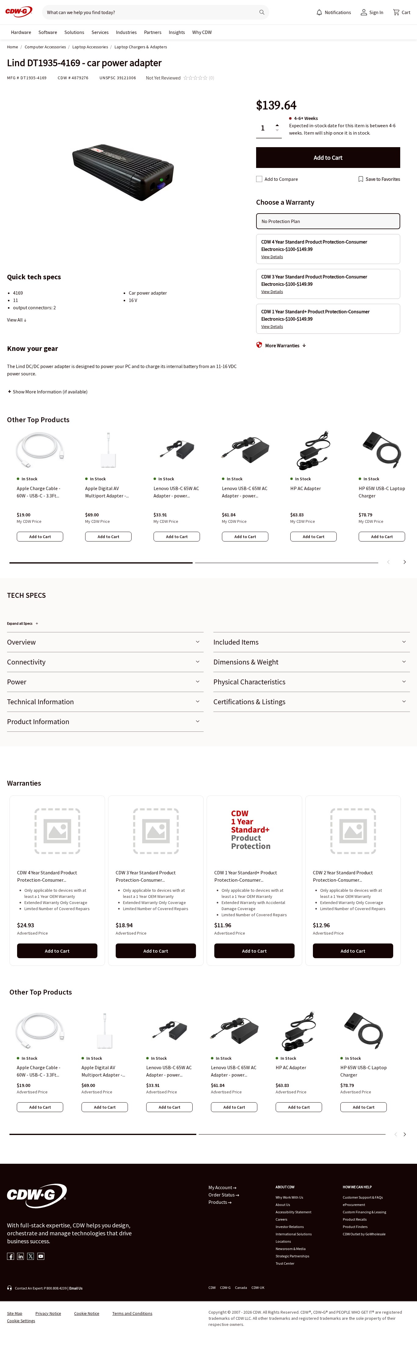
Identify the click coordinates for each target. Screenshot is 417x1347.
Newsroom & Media (291, 1248)
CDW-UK (258, 1287)
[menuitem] (319, 12)
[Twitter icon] (30, 1257)
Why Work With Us (289, 1197)
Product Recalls (355, 1219)
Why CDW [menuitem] (202, 32)
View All (15, 320)
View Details (272, 256)
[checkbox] (259, 179)
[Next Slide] (404, 1134)
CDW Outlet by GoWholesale (364, 1234)
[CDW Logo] (17, 12)
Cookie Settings (21, 1320)
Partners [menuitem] (152, 32)
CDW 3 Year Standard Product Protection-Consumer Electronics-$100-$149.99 (146, 876)
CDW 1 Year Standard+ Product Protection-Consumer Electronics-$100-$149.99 (245, 876)
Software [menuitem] (47, 32)
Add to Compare (281, 179)
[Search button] (262, 12)
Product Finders (355, 1226)
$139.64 (276, 105)
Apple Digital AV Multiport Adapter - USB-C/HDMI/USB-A (102, 1072)
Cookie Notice (86, 1313)
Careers (281, 1219)
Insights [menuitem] (177, 32)
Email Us (75, 1288)
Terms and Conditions (132, 1313)
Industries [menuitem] (126, 32)
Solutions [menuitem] (74, 32)
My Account (221, 1187)
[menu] (334, 12)
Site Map (14, 1313)
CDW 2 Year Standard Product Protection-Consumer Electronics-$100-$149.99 (343, 876)
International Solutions (294, 1234)
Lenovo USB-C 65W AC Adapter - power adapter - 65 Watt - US (234, 1072)
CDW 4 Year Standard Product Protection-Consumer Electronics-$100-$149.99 (47, 876)
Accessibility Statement (293, 1212)
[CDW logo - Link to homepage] (17, 12)
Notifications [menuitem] (338, 12)
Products (218, 1202)
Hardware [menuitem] (21, 32)
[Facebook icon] (10, 1257)
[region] (208, 498)
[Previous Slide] (396, 1134)
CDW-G (225, 1287)
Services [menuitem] (100, 32)
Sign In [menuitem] (376, 12)
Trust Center (285, 1263)
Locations (283, 1241)
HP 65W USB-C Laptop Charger (363, 1071)
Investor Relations (290, 1226)
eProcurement (354, 1204)
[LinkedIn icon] (20, 1257)
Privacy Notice (48, 1313)
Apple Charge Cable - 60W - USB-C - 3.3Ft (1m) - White (38, 1072)
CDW (212, 1287)
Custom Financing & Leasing (364, 1212)
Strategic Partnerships (292, 1256)
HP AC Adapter (291, 1068)
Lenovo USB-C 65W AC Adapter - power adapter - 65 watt (169, 1072)
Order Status (222, 1195)
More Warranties (282, 345)
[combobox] (146, 12)
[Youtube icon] (40, 1257)
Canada (241, 1287)
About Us (283, 1204)
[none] (21, 32)
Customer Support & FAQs (363, 1197)
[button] (402, 12)
